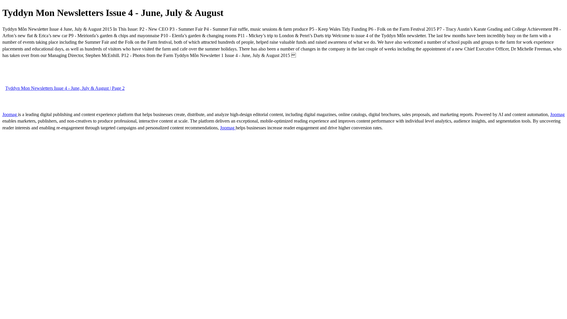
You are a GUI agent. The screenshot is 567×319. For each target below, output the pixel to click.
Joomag (10, 114)
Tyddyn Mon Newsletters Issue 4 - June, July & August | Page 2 (65, 88)
